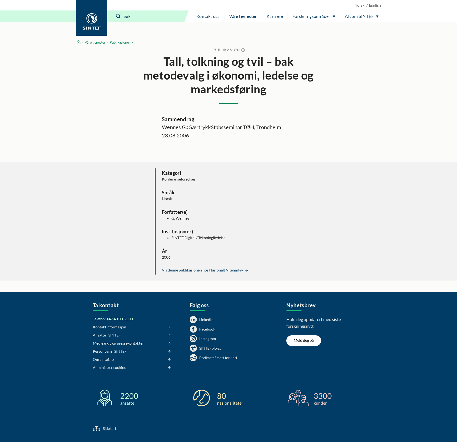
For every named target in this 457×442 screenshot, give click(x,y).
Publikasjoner (120, 42)
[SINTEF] (91, 18)
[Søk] (118, 16)
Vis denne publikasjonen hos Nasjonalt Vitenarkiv (203, 270)
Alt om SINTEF (359, 16)
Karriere (275, 16)
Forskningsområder (311, 16)
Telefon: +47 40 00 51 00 (113, 318)
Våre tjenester (243, 16)
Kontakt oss (207, 16)
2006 (166, 257)
